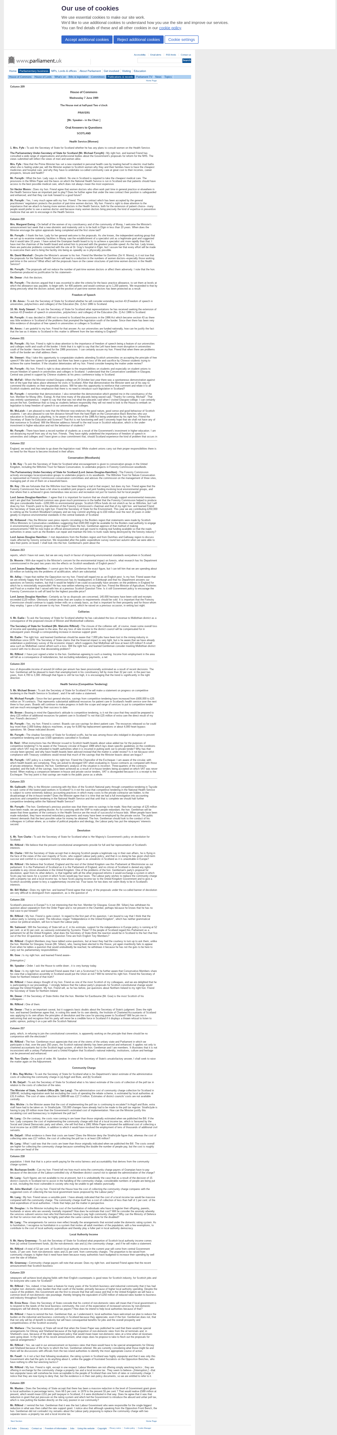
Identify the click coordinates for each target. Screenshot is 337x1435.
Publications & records (120, 76)
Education (140, 70)
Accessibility (140, 55)
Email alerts (155, 55)
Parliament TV (144, 76)
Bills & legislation (78, 76)
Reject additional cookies (138, 39)
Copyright (102, 1428)
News (158, 76)
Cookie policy (129, 1428)
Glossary (24, 1428)
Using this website (86, 1428)
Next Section (16, 1421)
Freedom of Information (56, 1428)
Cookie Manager (144, 1428)
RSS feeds (171, 55)
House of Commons (20, 76)
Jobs (72, 1428)
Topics (168, 76)
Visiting (126, 70)
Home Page (151, 80)
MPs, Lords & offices (64, 70)
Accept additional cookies (87, 39)
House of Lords (43, 76)
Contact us (186, 55)
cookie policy (170, 28)
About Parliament (90, 70)
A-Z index (12, 1428)
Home (13, 70)
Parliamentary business (34, 70)
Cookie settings (181, 39)
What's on (60, 76)
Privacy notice (115, 1428)
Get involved (111, 70)
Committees (98, 76)
